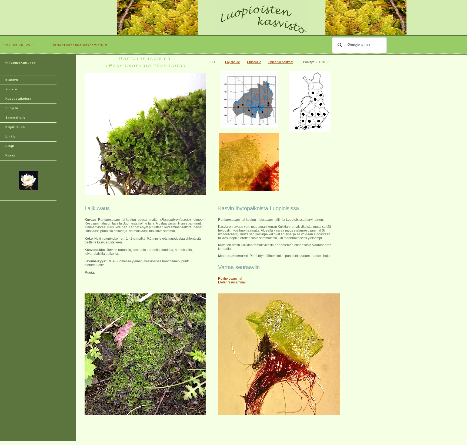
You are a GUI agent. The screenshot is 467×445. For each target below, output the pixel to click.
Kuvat (10, 155)
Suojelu (11, 108)
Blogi (10, 146)
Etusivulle (254, 62)
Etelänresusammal (232, 282)
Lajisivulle (232, 62)
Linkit (10, 136)
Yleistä (11, 89)
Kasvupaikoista (18, 98)
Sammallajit (15, 117)
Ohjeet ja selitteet (280, 62)
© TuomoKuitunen (20, 62)
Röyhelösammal (230, 278)
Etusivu (11, 79)
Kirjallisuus (15, 127)
